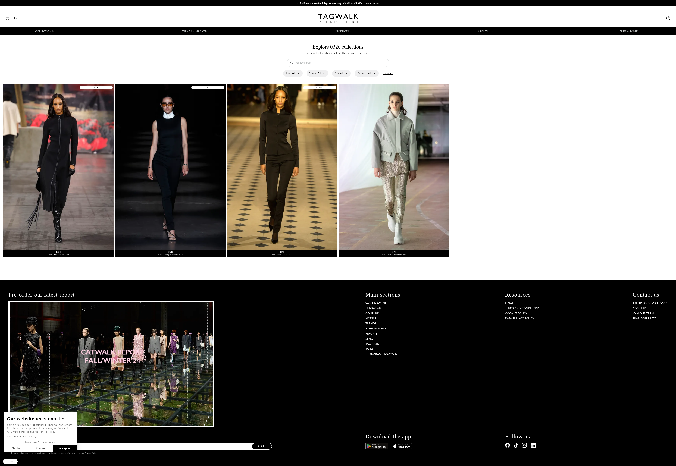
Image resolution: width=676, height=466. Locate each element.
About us (639, 308)
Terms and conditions (522, 308)
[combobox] (292, 73)
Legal (509, 303)
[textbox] (292, 73)
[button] (10, 461)
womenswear (375, 303)
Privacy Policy (90, 453)
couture (372, 313)
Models (370, 318)
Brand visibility (644, 318)
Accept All (65, 448)
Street (370, 339)
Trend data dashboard (650, 303)
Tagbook (372, 344)
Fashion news (375, 328)
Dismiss (15, 448)
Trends (370, 323)
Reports (371, 333)
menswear (373, 308)
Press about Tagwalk (381, 354)
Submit (262, 446)
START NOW (372, 3)
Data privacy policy (519, 318)
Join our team (643, 313)
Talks (369, 349)
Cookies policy (516, 313)
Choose (40, 448)
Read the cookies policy (21, 437)
